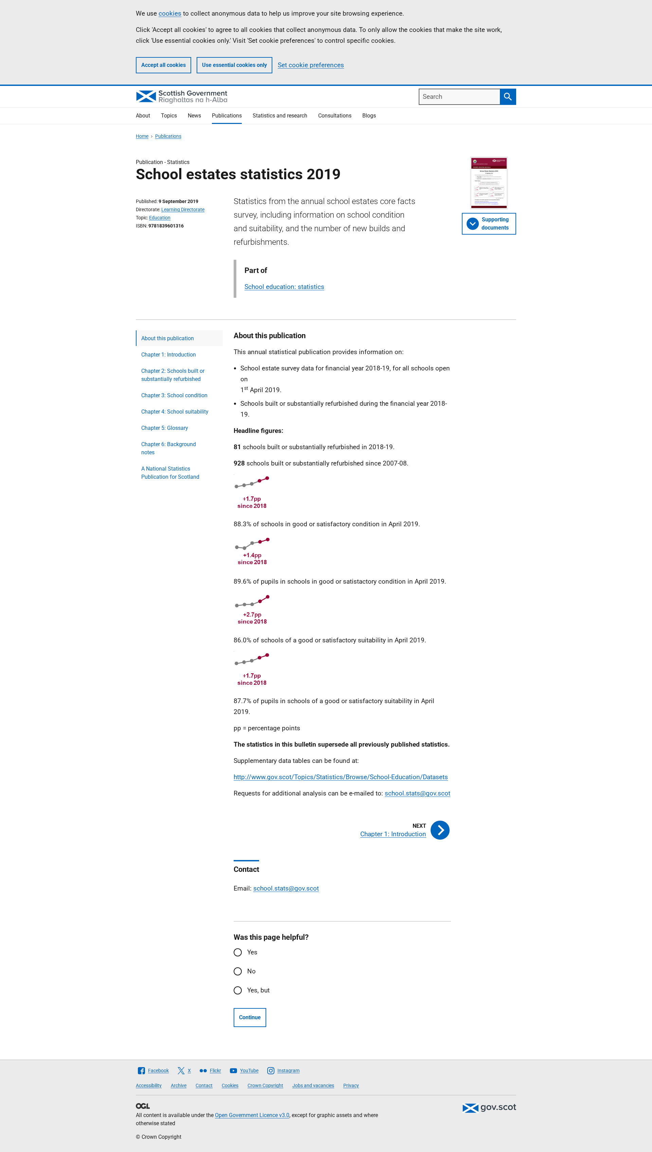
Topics (169, 115)
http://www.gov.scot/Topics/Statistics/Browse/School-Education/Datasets (341, 777)
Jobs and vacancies (313, 1085)
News (194, 115)
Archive (178, 1085)
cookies (170, 13)
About (143, 115)
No (251, 971)
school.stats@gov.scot (417, 793)
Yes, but (258, 990)
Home (142, 136)
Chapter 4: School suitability (175, 411)
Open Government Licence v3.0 (252, 1115)
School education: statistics (284, 287)
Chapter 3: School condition (174, 395)
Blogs (369, 115)
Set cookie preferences (311, 65)
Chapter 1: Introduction (168, 354)
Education (159, 217)
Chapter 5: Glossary (164, 428)
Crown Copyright (265, 1085)
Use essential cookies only (234, 65)
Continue (250, 1017)
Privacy (351, 1085)
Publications (227, 115)
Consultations (334, 115)
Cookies (230, 1085)
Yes (252, 952)
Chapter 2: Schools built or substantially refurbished (172, 375)
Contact (204, 1085)
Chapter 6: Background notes (168, 448)
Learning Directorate (182, 209)
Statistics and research (280, 115)
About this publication (167, 338)
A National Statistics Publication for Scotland (170, 472)
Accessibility (149, 1085)
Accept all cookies (163, 65)
